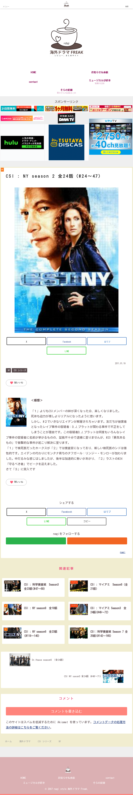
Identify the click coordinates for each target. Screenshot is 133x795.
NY (9, 370)
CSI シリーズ (20, 370)
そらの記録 (99, 783)
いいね (16, 383)
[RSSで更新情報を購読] (97, 540)
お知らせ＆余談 (66, 778)
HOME (23, 778)
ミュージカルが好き (34, 783)
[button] (87, 521)
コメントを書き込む (66, 711)
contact (110, 778)
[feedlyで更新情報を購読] (36, 540)
